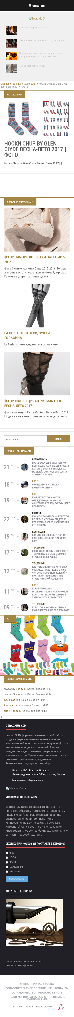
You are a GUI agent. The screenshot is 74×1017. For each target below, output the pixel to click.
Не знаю (14, 871)
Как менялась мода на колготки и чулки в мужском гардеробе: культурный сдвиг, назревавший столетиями (50, 521)
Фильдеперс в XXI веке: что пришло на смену (47, 486)
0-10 (11, 852)
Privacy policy (43, 984)
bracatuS (9, 688)
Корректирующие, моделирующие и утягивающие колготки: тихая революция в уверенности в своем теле (50, 593)
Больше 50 (16, 866)
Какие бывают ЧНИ (39, 688)
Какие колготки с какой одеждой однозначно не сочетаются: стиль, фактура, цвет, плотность (51, 502)
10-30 (12, 857)
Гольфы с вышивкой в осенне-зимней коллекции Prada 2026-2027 (49, 538)
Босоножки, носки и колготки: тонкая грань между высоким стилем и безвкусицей (50, 554)
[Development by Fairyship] (61, 1006)
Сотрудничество (24, 992)
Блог (35, 481)
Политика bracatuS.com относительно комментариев (37, 998)
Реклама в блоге (50, 992)
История (37, 513)
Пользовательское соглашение (29, 988)
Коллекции (30, 83)
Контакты (61, 988)
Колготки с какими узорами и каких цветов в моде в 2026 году (51, 609)
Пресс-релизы (39, 459)
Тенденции (38, 547)
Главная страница (11, 83)
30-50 (12, 862)
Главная (24, 984)
